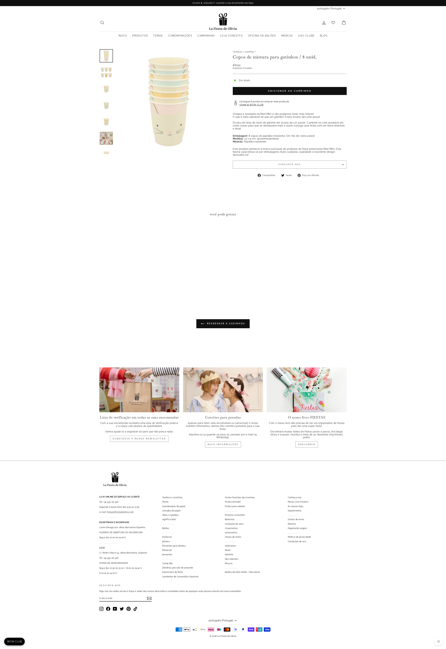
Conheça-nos (295, 497)
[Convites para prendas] (223, 389)
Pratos (165, 502)
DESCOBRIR (306, 444)
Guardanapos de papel (173, 506)
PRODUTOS (140, 35)
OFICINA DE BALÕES (262, 35)
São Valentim (231, 559)
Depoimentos (295, 510)
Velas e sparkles (170, 515)
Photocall (167, 550)
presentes (167, 554)
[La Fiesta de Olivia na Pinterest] (128, 609)
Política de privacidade (299, 537)
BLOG (324, 35)
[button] (102, 230)
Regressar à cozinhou (225, 323)
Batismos (229, 519)
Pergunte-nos (290, 164)
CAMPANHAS (206, 35)
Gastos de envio (296, 519)
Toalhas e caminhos (172, 497)
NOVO (123, 35)
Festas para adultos (235, 506)
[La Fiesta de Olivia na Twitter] (122, 609)
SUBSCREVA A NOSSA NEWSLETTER (139, 438)
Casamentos (231, 528)
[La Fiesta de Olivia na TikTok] (135, 609)
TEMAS (158, 35)
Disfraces (167, 537)
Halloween (230, 546)
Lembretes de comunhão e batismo (180, 576)
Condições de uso (297, 541)
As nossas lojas (295, 506)
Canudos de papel (171, 510)
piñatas (166, 541)
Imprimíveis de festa (172, 572)
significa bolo (169, 519)
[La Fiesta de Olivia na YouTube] (115, 609)
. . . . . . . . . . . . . (168, 524)
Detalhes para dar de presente (177, 568)
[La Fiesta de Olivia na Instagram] (101, 609)
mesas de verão (233, 537)
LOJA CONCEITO (231, 35)
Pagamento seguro (297, 528)
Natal (227, 550)
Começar (237, 52)
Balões (165, 528)
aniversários (231, 532)
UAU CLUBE (306, 35)
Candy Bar (167, 563)
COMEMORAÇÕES (180, 35)
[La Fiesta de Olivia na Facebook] (108, 609)
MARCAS (287, 35)
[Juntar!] (149, 598)
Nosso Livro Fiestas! (298, 502)
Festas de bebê (233, 502)
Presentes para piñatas (174, 546)
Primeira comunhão (235, 515)
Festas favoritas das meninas (240, 497)
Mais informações (223, 444)
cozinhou (249, 52)
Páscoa (228, 563)
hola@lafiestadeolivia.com (120, 512)
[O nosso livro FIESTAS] (307, 389)
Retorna (292, 524)
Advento (229, 554)
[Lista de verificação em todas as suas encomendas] (139, 389)
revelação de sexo (234, 524)
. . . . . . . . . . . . (230, 568)
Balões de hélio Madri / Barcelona (242, 572)
